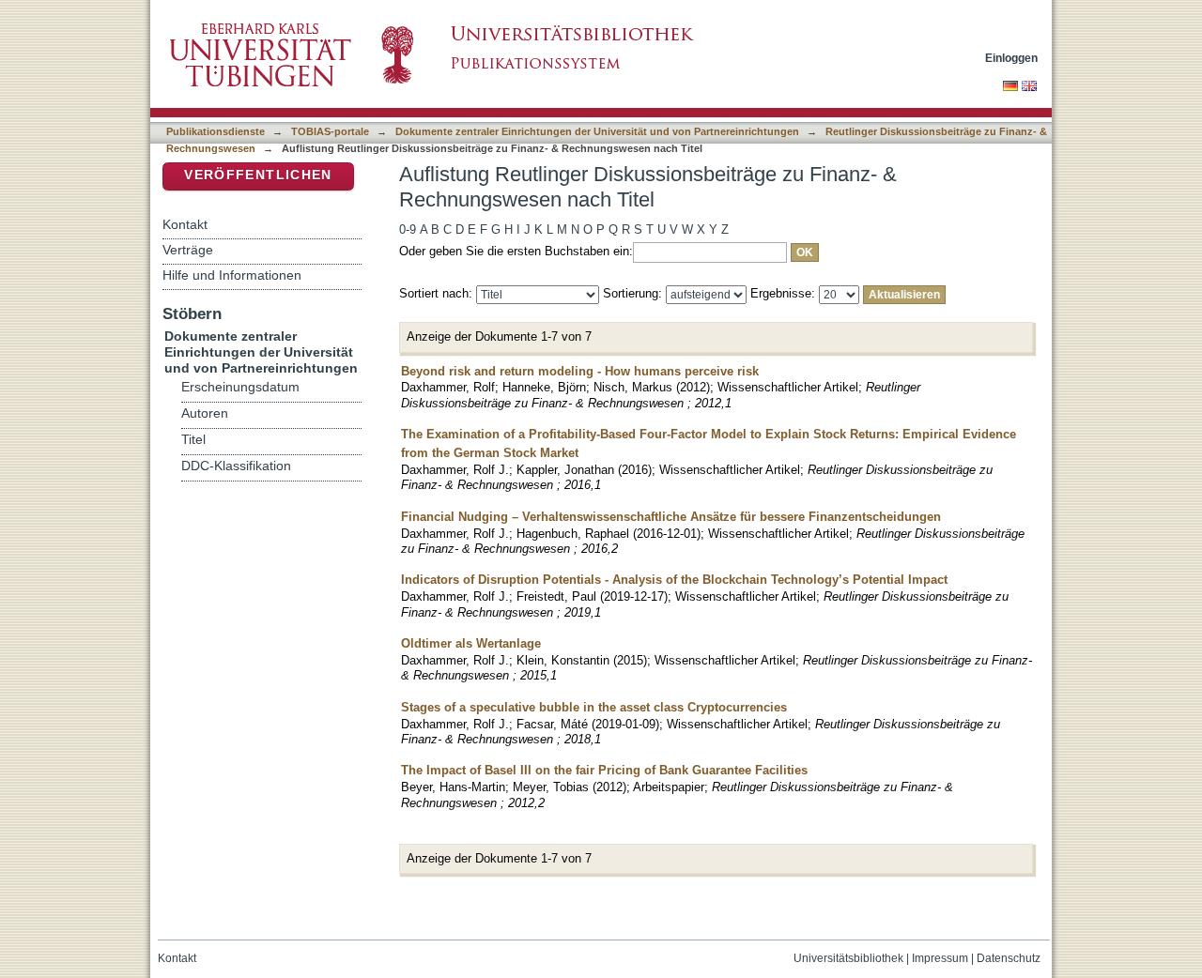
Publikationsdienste (215, 131)
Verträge (187, 249)
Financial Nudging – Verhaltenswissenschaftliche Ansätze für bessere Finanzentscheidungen (671, 517)
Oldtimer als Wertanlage (471, 643)
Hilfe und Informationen (231, 275)
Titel (193, 440)
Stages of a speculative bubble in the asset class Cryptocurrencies (594, 707)
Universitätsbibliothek (848, 958)
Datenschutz (1008, 958)
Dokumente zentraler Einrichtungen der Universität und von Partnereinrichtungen (597, 131)
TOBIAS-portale (330, 131)
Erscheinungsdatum (240, 387)
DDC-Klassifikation (236, 466)
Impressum (940, 958)
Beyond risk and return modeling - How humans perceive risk (580, 371)
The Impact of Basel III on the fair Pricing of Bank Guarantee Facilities (604, 770)
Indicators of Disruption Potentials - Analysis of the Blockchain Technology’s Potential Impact (674, 580)
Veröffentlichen (257, 175)
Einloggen (1011, 58)
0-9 (407, 229)
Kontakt (185, 224)
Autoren (204, 413)
